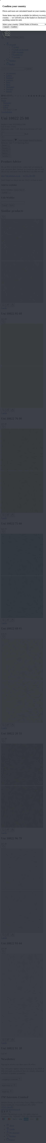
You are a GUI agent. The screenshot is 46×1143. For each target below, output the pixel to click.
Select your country (10, 24)
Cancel (6, 27)
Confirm (14, 27)
